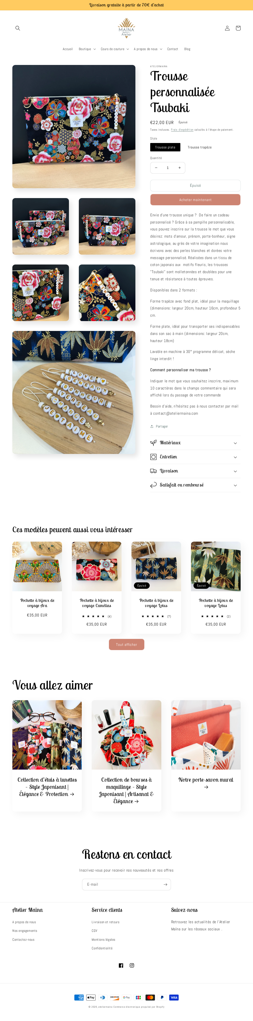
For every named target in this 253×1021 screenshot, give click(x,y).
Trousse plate (165, 147)
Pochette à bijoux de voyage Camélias (97, 603)
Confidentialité (102, 948)
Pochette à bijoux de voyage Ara (37, 603)
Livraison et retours (105, 922)
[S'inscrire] (165, 884)
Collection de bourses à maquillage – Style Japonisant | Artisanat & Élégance (126, 790)
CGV (94, 930)
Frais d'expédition (182, 130)
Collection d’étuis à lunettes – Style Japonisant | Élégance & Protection (47, 786)
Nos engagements (24, 930)
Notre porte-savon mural (205, 779)
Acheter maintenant (195, 199)
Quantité (156, 158)
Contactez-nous (23, 939)
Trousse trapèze (200, 147)
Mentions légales (103, 939)
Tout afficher (126, 644)
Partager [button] (162, 426)
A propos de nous (24, 922)
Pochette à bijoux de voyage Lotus (156, 603)
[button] (17, 28)
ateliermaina (105, 1006)
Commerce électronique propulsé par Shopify (138, 1006)
